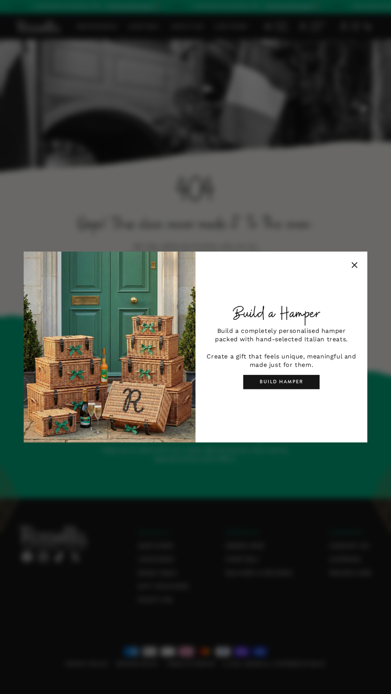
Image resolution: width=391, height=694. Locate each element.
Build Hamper (281, 382)
